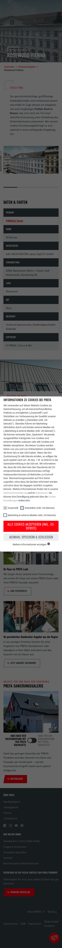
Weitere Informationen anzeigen (30, 544)
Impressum (41, 492)
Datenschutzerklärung (15, 492)
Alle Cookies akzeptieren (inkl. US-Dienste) (31, 526)
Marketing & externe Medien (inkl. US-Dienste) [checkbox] (32, 515)
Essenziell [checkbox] (13, 508)
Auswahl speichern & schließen (31, 537)
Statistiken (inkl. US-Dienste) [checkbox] (40, 508)
